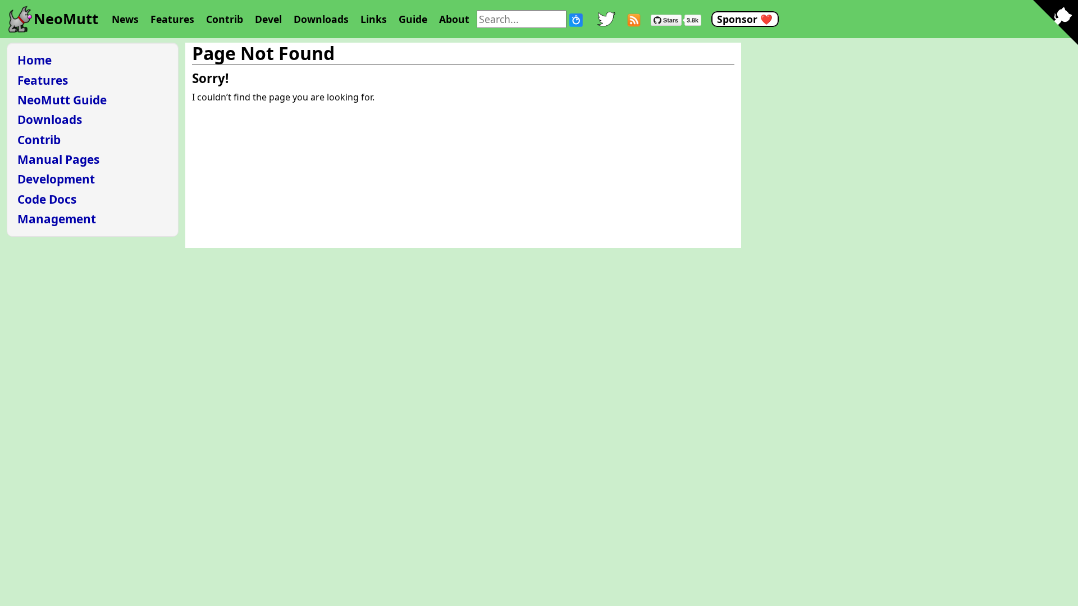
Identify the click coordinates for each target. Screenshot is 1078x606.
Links (373, 19)
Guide (413, 19)
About (454, 19)
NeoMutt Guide (62, 100)
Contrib (224, 19)
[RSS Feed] (634, 18)
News (125, 19)
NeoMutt (66, 19)
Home (34, 60)
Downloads (321, 19)
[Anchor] (235, 77)
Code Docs (46, 199)
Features (172, 19)
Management (56, 219)
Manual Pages (58, 159)
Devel (268, 19)
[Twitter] (606, 19)
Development (56, 179)
